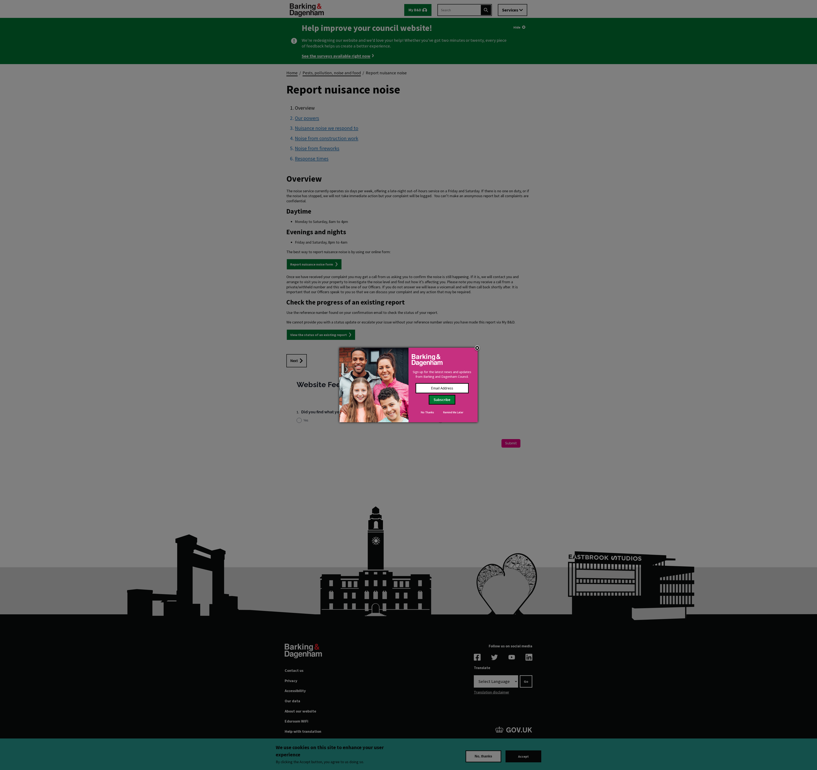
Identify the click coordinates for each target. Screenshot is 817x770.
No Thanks (427, 412)
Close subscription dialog (477, 348)
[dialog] (408, 385)
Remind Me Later (453, 412)
